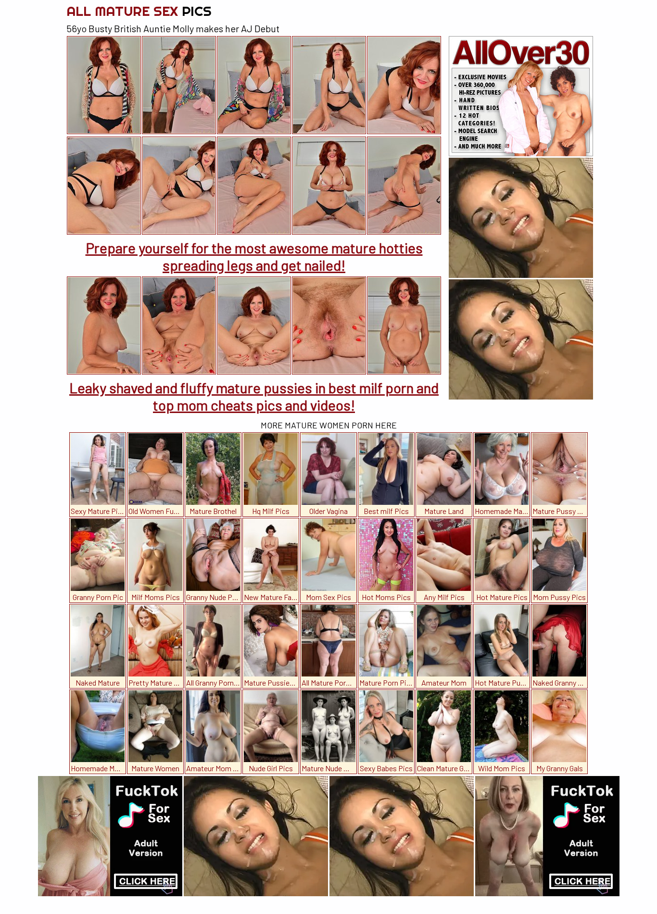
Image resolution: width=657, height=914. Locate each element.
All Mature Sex (139, 10)
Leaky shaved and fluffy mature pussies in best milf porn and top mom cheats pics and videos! (254, 396)
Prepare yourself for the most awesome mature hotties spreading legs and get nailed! (254, 256)
